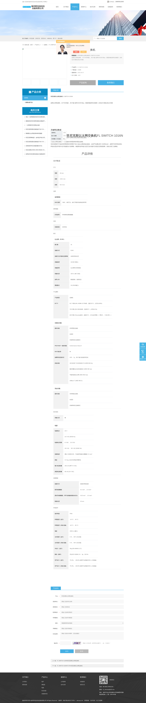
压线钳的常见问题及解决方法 (34, 145)
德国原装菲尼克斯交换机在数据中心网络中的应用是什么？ (36, 121)
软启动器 (44, 690)
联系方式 (82, 684)
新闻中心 (84, 7)
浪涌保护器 (44, 693)
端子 (43, 681)
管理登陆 (86, 700)
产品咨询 (83, 83)
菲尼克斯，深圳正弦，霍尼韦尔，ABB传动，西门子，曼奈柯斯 (45, 38)
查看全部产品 (29, 102)
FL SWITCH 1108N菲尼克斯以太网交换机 (68, 660)
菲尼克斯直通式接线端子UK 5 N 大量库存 (36, 129)
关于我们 (66, 7)
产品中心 (75, 7)
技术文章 (92, 7)
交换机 (45, 44)
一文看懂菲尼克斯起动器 (33, 125)
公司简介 (24, 681)
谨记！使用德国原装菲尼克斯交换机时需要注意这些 (36, 117)
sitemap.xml (80, 700)
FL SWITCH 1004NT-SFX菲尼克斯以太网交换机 (70, 665)
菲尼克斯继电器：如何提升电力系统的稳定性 (36, 137)
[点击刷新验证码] (77, 643)
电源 (43, 687)
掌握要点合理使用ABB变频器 (34, 133)
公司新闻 (63, 681)
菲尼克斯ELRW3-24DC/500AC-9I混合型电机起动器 (36, 150)
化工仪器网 (99, 700)
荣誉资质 (101, 7)
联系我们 (119, 7)
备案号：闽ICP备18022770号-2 (66, 700)
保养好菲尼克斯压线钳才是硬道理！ (36, 154)
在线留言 (110, 7)
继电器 (43, 684)
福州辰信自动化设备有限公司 (37, 1)
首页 (57, 7)
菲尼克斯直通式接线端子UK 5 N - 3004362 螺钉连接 (36, 141)
